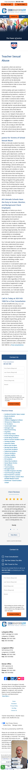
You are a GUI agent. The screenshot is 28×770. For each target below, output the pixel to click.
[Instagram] (22, 678)
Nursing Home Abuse (10, 447)
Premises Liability (9, 455)
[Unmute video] (19, 752)
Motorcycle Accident (10, 445)
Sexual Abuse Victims (10, 463)
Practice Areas (7, 410)
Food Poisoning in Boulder (12, 473)
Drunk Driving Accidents (11, 435)
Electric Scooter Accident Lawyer (14, 439)
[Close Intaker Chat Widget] (27, 738)
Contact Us (14, 16)
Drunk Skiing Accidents (11, 437)
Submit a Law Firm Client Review (14, 541)
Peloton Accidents (9, 453)
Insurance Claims (9, 443)
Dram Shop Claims (9, 433)
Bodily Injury (8, 418)
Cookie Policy (7, 725)
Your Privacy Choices (12, 723)
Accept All (8, 762)
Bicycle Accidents (9, 416)
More (23, 16)
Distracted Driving (10, 430)
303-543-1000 (11, 638)
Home (4, 16)
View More (14, 535)
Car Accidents (8, 424)
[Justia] (15, 678)
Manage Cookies (17, 725)
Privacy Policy (14, 706)
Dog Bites (7, 432)
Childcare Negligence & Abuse (13, 420)
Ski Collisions (8, 465)
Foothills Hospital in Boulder (13, 471)
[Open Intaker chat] (13, 769)
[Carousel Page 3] (17, 529)
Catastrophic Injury (10, 426)
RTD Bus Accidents (10, 457)
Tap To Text (21, 4)
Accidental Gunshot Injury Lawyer (14, 414)
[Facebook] (5, 678)
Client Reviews (14, 492)
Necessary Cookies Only (8, 766)
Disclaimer (14, 703)
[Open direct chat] (24, 738)
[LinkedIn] (12, 678)
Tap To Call (7, 4)
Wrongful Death (9, 469)
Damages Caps (8, 428)
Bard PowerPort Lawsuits (12, 474)
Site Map (14, 708)
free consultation (17, 345)
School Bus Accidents (10, 461)
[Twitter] (8, 678)
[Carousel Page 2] (14, 529)
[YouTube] (19, 678)
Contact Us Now (14, 404)
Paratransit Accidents (11, 449)
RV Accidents (8, 459)
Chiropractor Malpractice (12, 422)
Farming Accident (9, 441)
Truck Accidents (9, 467)
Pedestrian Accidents (10, 451)
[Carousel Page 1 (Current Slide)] (10, 529)
